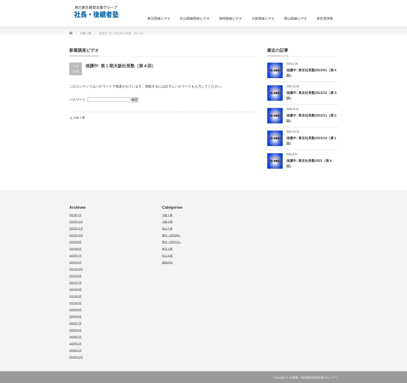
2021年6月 (75, 289)
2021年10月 (76, 269)
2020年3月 (75, 336)
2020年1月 (75, 350)
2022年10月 (76, 235)
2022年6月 (75, 262)
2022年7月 (75, 255)
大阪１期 (79, 117)
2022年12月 (76, 221)
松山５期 (167, 255)
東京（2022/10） (172, 242)
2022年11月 (76, 228)
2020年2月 (75, 343)
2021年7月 (75, 282)
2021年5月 (75, 296)
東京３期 (167, 248)
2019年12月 (76, 357)
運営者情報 (325, 18)
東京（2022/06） (172, 235)
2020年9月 (75, 309)
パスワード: (78, 99)
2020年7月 (75, 323)
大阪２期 (167, 221)
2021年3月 (75, 303)
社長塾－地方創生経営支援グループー (314, 377)
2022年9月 (75, 242)
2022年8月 (75, 248)
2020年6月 (75, 330)
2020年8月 (75, 316)
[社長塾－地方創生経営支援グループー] (96, 12)
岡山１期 (167, 228)
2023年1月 (75, 215)
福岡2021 (167, 262)
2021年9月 (75, 276)
